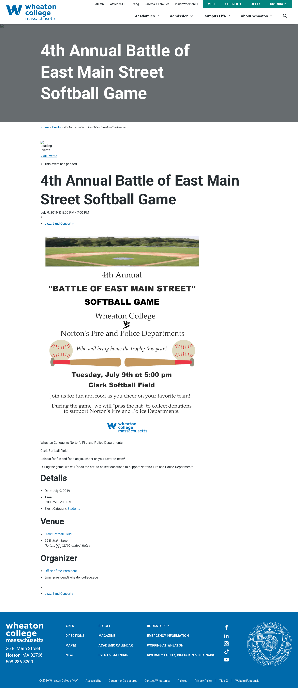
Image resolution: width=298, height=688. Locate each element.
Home (45, 127)
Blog (103, 626)
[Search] (285, 15)
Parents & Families (157, 4)
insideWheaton (185, 4)
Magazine (107, 636)
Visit (211, 4)
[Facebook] (226, 628)
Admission (179, 16)
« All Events (49, 156)
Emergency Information (168, 636)
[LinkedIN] (226, 636)
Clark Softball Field (58, 534)
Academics (145, 16)
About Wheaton (254, 16)
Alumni (100, 4)
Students (74, 509)
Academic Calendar (116, 645)
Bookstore (156, 626)
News (69, 655)
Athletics (116, 4)
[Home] (36, 11)
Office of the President (61, 571)
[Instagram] (226, 644)
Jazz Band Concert (59, 223)
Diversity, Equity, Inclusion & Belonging (181, 655)
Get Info (231, 4)
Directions (74, 636)
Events (56, 127)
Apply (255, 4)
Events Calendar (113, 655)
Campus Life (215, 16)
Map (69, 645)
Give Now (276, 4)
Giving (135, 4)
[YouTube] (226, 660)
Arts (69, 626)
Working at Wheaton (165, 645)
